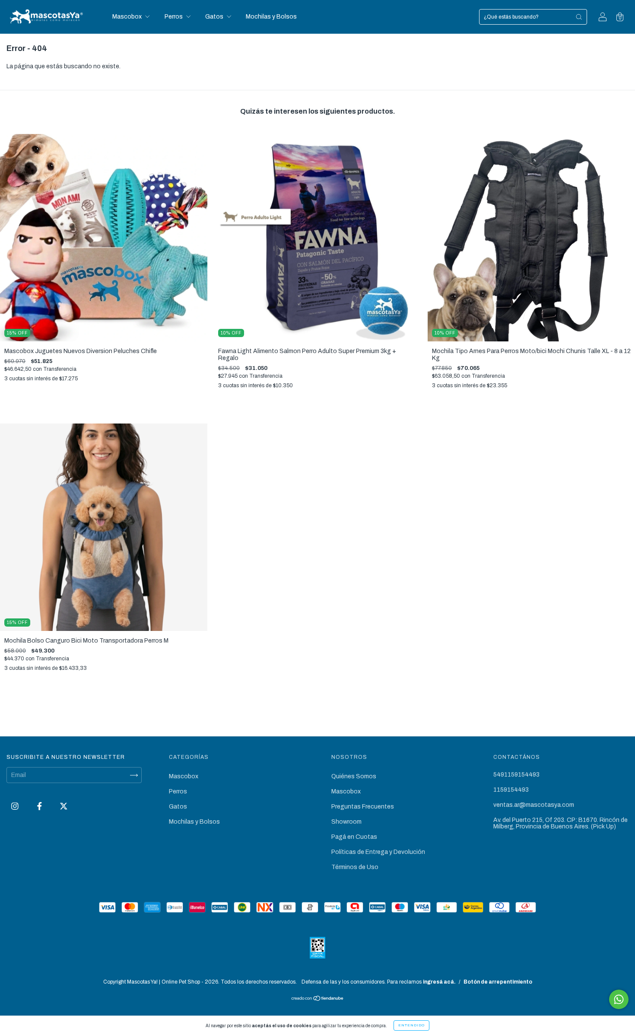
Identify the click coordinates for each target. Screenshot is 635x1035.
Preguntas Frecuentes (362, 806)
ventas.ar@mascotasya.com (533, 805)
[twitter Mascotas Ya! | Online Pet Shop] (63, 806)
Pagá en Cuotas (354, 837)
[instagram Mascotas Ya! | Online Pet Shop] (15, 806)
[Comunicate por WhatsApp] (619, 999)
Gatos (215, 16)
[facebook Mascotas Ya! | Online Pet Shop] (40, 806)
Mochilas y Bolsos (271, 16)
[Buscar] (579, 17)
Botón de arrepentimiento (498, 982)
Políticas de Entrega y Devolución (378, 852)
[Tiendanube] (318, 999)
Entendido (411, 1025)
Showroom (346, 821)
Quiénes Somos (353, 776)
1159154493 (511, 790)
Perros (174, 16)
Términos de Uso (354, 867)
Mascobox (127, 16)
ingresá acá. (439, 982)
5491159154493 (516, 774)
